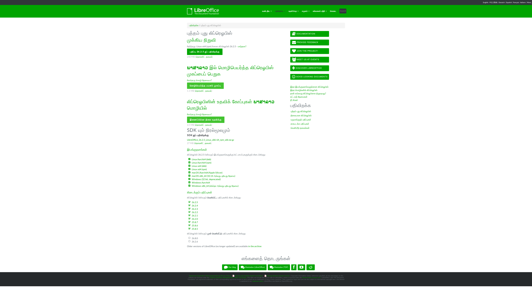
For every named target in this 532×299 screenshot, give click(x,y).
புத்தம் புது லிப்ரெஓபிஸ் (301, 111)
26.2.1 (195, 216)
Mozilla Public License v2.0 (311, 277)
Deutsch (502, 2)
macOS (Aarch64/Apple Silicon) (207, 173)
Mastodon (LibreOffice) (255, 267)
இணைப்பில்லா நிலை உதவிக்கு (206, 120)
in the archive (254, 246)
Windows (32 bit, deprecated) (206, 179)
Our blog (232, 267)
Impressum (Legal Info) (196, 276)
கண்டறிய (266, 11)
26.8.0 (195, 238)
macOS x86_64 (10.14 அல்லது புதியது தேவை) (213, 176)
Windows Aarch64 (201, 183)
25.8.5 (195, 229)
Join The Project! (307, 50)
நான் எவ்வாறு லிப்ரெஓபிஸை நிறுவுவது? (308, 93)
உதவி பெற (293, 11)
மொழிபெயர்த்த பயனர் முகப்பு (205, 86)
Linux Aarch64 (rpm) (201, 163)
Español (509, 2)
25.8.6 (195, 226)
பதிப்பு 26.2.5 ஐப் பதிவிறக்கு (205, 52)
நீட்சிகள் (294, 100)
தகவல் (209, 57)
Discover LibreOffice (308, 68)
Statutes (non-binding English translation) (249, 276)
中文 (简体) (493, 2)
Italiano (523, 2)
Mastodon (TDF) (280, 267)
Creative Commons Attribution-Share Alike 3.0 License (228, 277)
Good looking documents (312, 76)
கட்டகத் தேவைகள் (299, 97)
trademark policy (257, 281)
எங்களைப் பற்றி (319, 11)
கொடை (333, 11)
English (485, 2)
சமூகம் (305, 11)
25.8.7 (195, 222)
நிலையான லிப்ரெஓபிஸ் (301, 115)
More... (529, 2)
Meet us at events (307, 59)
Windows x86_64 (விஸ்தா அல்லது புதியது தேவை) (215, 186)
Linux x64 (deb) (199, 166)
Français (516, 2)
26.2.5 (195, 202)
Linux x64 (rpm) (199, 169)
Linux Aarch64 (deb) (201, 159)
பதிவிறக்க (279, 11)
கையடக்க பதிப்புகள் (300, 124)
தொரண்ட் (200, 57)
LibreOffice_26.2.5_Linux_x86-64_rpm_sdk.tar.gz (210, 140)
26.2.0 (195, 219)
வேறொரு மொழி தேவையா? (199, 80)
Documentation (305, 33)
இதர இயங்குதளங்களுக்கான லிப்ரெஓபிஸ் (309, 87)
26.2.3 (195, 209)
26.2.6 (195, 242)
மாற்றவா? (242, 46)
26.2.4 (195, 206)
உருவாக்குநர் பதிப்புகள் (301, 120)
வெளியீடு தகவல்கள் (300, 128)
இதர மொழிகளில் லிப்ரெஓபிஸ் (303, 90)
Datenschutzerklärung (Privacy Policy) (218, 276)
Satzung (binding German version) (278, 276)
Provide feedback (307, 42)
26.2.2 (195, 212)
